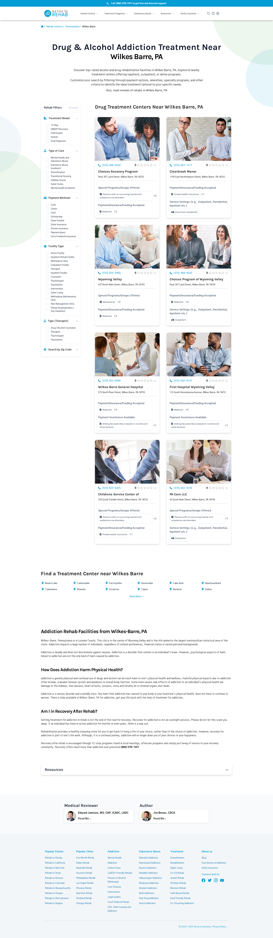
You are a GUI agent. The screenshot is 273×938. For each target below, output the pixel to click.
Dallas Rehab (82, 863)
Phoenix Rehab (83, 888)
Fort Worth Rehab (85, 858)
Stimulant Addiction (148, 858)
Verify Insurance (210, 868)
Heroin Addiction (147, 903)
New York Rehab (84, 893)
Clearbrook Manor (183, 171)
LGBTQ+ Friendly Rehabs (120, 873)
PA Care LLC (178, 494)
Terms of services (202, 927)
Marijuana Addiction (149, 883)
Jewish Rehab (177, 878)
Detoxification (177, 858)
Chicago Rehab (83, 903)
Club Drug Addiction (149, 898)
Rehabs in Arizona (54, 878)
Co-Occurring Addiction (182, 903)
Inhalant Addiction (148, 888)
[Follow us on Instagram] (216, 880)
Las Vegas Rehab (85, 883)
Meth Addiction (146, 893)
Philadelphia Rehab (85, 878)
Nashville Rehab (84, 868)
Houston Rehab (84, 873)
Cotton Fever (114, 868)
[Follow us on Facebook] (203, 880)
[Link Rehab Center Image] (127, 139)
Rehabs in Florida (53, 858)
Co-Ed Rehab (177, 873)
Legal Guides (114, 897)
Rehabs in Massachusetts (58, 888)
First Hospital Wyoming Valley (192, 387)
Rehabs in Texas (53, 873)
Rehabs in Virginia (54, 903)
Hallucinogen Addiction (150, 878)
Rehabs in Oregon (54, 893)
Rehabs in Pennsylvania (56, 898)
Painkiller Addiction (148, 873)
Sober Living (176, 868)
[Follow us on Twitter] (210, 880)
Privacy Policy (219, 927)
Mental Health (115, 858)
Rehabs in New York (54, 868)
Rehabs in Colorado (55, 883)
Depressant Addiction (150, 863)
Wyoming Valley (110, 279)
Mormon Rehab (178, 888)
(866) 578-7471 (130, 747)
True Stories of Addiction (214, 863)
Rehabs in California (55, 863)
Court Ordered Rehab (118, 902)
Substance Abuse (150, 851)
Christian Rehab (178, 883)
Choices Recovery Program (118, 171)
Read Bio (84, 818)
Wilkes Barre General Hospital (120, 387)
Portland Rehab (84, 898)
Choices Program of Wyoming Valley (196, 279)
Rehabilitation (177, 863)
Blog (204, 858)
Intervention (114, 892)
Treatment (176, 851)
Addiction (113, 851)
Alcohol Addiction (147, 868)
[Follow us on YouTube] (222, 880)
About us (207, 851)
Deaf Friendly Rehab (180, 898)
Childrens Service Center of (118, 494)
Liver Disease (114, 887)
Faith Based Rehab (179, 893)
